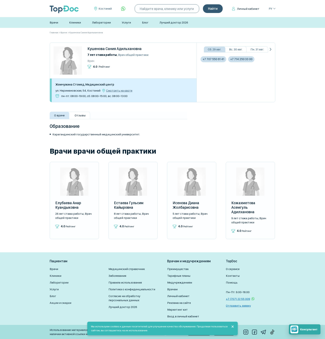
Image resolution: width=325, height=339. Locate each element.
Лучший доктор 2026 (173, 22)
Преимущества (177, 269)
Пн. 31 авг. (257, 49)
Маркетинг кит (177, 309)
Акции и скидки (60, 303)
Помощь (232, 282)
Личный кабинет (248, 9)
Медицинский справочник (127, 269)
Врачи (54, 22)
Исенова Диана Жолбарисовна (186, 205)
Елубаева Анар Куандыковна (68, 205)
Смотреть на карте (119, 90)
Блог (145, 22)
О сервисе (233, 269)
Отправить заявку (238, 305)
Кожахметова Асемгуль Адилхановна (243, 207)
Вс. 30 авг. (235, 49)
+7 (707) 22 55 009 (238, 299)
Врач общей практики (133, 55)
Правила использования (125, 282)
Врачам (172, 289)
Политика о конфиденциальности (132, 289)
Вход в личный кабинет (183, 316)
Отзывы (80, 115)
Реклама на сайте (179, 303)
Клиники (75, 22)
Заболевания (117, 276)
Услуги (126, 22)
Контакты (233, 276)
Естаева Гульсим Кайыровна (129, 205)
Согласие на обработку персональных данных (124, 298)
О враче (59, 115)
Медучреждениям (179, 282)
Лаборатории (101, 22)
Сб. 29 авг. (214, 49)
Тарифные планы (178, 276)
